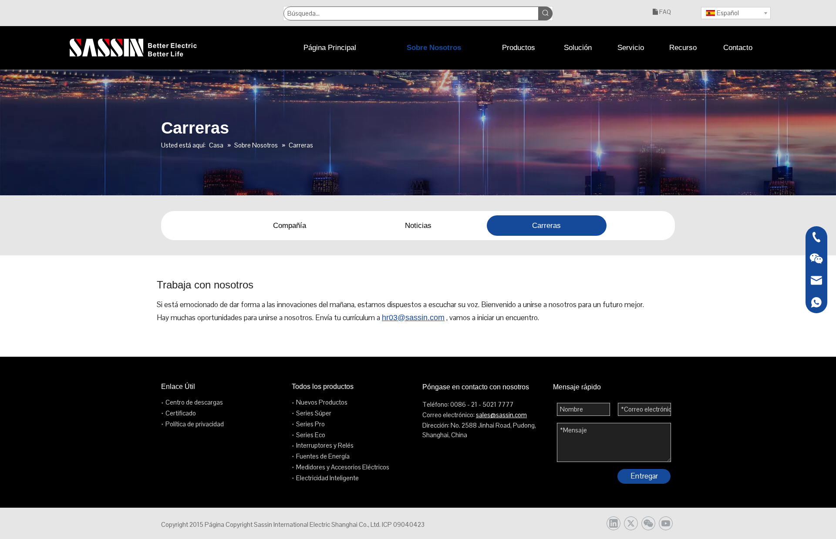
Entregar (644, 476)
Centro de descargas (194, 402)
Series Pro (310, 424)
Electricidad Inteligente (327, 478)
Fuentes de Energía (323, 456)
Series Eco (310, 435)
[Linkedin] (613, 523)
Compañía (289, 225)
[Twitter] (631, 523)
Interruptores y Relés (325, 445)
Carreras (546, 225)
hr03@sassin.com (413, 317)
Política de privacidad (194, 424)
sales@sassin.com (501, 415)
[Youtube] (666, 523)
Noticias (418, 225)
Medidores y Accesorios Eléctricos (342, 467)
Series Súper (313, 413)
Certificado (180, 413)
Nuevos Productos (321, 402)
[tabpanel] (290, 225)
